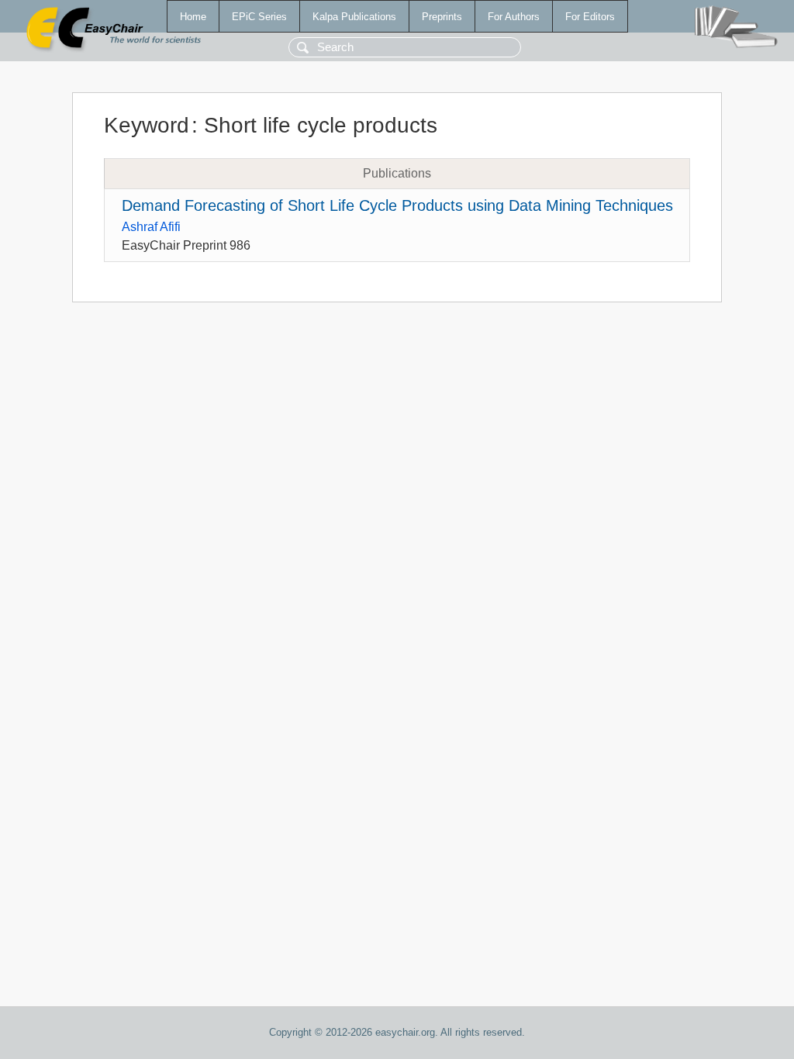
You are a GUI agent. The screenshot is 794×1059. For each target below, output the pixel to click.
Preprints (442, 16)
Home (193, 16)
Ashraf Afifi (151, 226)
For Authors (514, 16)
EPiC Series (259, 16)
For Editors (590, 16)
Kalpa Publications (354, 16)
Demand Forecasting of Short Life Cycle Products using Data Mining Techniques (397, 205)
